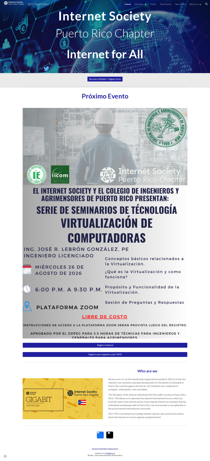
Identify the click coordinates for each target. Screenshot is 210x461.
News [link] (153, 4)
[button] (206, 4)
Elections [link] (139, 4)
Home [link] (128, 4)
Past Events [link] (166, 4)
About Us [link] (193, 4)
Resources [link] (180, 4)
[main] (105, 37)
